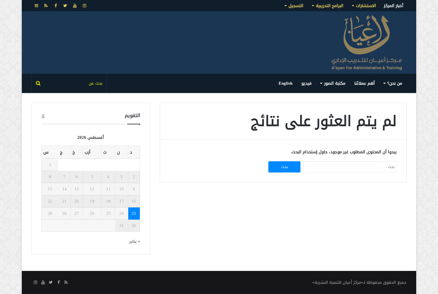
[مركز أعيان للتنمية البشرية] (366, 42)
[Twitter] (65, 5)
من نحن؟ (394, 83)
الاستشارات (366, 6)
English (285, 83)
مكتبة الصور (334, 83)
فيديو (306, 83)
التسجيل (296, 6)
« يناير (134, 241)
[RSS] (46, 5)
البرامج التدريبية (329, 6)
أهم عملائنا (364, 83)
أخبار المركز (393, 6)
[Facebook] (55, 5)
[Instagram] (84, 5)
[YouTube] (75, 5)
